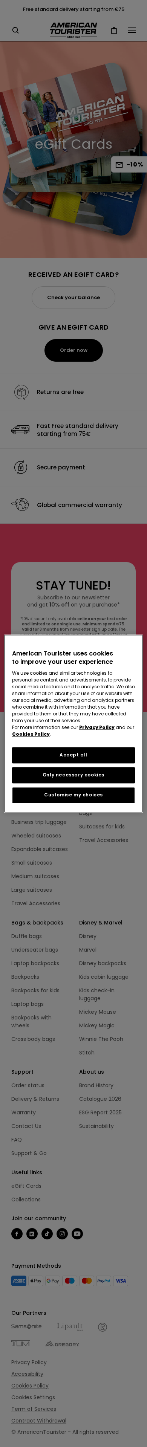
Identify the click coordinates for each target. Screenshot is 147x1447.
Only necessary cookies (73, 775)
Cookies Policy (31, 734)
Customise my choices (73, 794)
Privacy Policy (97, 727)
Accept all (73, 755)
